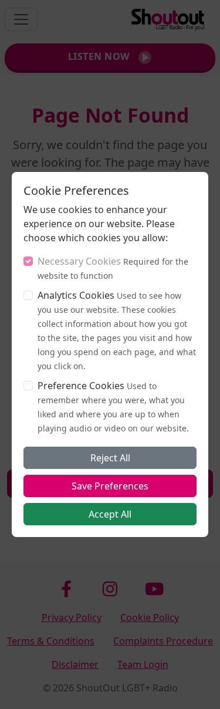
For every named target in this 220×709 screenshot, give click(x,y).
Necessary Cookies (79, 261)
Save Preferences (110, 486)
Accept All (110, 514)
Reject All (110, 457)
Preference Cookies (81, 385)
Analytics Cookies (76, 295)
